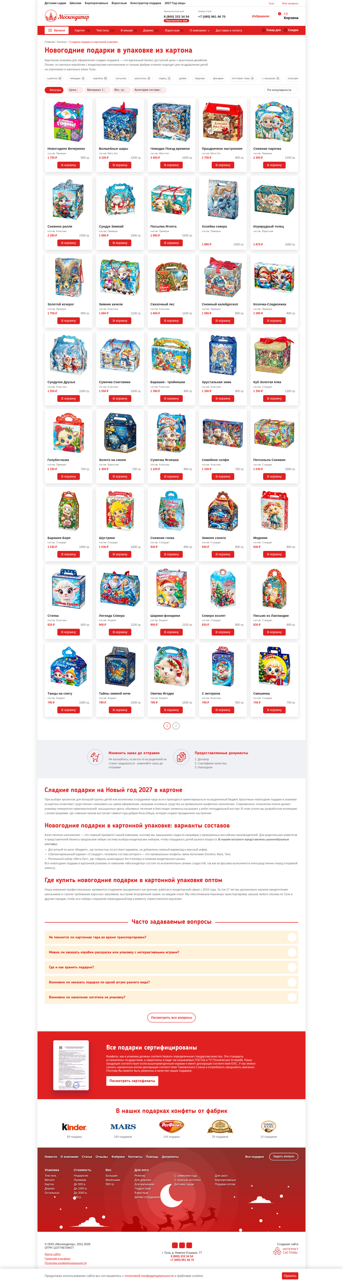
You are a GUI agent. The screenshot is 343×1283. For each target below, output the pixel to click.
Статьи (87, 1156)
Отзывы (102, 1156)
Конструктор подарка (145, 3)
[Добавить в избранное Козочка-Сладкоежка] (294, 256)
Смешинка (261, 693)
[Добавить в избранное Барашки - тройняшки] (191, 334)
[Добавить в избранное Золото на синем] (140, 412)
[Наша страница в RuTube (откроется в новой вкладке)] (189, 1245)
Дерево (151, 30)
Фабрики (118, 1156)
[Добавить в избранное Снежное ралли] (88, 179)
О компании (198, 30)
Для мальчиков (144, 1184)
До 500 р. (80, 1184)
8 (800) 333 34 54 (176, 16)
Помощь (152, 1156)
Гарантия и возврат (58, 1258)
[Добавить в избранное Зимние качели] (140, 256)
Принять (290, 1276)
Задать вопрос (283, 1156)
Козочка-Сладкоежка (269, 304)
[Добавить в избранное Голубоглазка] (88, 412)
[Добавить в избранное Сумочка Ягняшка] (191, 412)
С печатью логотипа (187, 1179)
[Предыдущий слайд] (46, 1129)
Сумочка (54, 78)
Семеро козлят (214, 615)
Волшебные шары (113, 148)
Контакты (135, 1156)
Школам (75, 3)
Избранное (260, 16)
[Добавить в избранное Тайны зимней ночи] (140, 646)
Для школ (221, 1175)
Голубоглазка (58, 460)
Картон (82, 30)
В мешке (129, 30)
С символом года (185, 1175)
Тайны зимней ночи (114, 693)
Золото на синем (112, 460)
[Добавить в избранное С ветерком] (242, 646)
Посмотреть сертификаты (132, 1081)
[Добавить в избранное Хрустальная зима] (242, 334)
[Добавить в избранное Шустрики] (140, 490)
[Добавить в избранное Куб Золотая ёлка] (294, 334)
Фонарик (218, 78)
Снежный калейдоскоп (220, 304)
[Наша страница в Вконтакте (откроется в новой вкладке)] (175, 1245)
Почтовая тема (242, 78)
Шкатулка (142, 78)
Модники (260, 538)
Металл (49, 1179)
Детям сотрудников (147, 1197)
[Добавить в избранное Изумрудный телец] (294, 179)
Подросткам (143, 1188)
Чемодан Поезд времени (170, 148)
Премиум (80, 1179)
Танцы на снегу (60, 693)
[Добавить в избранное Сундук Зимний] (140, 179)
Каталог (59, 30)
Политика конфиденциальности (66, 1263)
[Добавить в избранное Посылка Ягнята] (191, 179)
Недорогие (81, 1175)
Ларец (164, 78)
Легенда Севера (112, 615)
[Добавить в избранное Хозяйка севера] (242, 179)
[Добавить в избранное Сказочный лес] (191, 256)
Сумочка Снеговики (114, 382)
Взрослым (119, 3)
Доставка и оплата (229, 30)
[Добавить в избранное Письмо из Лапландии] (294, 568)
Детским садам (55, 3)
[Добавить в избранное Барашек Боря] (88, 490)
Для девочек (143, 1179)
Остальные (52, 1192)
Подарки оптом (225, 1184)
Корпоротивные (225, 1179)
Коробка (100, 78)
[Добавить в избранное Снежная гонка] (191, 490)
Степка (53, 615)
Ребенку (140, 1175)
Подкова (200, 78)
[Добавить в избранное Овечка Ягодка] (191, 646)
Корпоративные (96, 3)
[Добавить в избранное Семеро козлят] (242, 568)
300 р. (78, 1197)
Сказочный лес (162, 304)
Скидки (293, 30)
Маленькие (113, 1179)
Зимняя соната (214, 538)
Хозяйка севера (214, 226)
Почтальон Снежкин (269, 460)
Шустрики (107, 538)
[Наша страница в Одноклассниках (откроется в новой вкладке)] (182, 1245)
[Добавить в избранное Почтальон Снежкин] (294, 412)
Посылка (121, 78)
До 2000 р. (81, 1192)
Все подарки (254, 1156)
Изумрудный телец (268, 226)
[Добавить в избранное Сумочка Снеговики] (140, 334)
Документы (170, 1156)
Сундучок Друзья (61, 382)
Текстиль (105, 30)
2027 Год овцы (175, 3)
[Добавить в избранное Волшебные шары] (140, 101)
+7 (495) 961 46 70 (211, 16)
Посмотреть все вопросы (171, 1017)
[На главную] (67, 16)
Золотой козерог (61, 304)
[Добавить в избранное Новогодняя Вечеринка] (88, 101)
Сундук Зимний (111, 226)
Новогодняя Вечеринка (66, 148)
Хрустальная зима (216, 382)
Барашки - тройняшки (167, 382)
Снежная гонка (162, 538)
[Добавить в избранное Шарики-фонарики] (191, 568)
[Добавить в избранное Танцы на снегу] (88, 646)
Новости (51, 1156)
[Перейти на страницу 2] (182, 726)
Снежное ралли (60, 226)
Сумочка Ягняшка (164, 460)
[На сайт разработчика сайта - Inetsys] (286, 1251)
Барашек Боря (59, 538)
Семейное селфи (215, 460)
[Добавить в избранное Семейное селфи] (242, 412)
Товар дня (273, 30)
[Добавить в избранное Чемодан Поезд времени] (191, 101)
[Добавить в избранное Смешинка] (294, 646)
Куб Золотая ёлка (267, 382)
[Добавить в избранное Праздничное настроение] (242, 101)
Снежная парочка (267, 148)
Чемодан (77, 78)
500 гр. (110, 1184)
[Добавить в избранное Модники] (294, 490)
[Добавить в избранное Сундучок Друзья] (88, 334)
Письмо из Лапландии (271, 615)
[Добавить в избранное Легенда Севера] (140, 568)
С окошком (270, 78)
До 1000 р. (81, 1188)
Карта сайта (53, 1254)
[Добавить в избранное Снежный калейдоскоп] (242, 256)
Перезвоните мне (176, 20)
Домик (183, 78)
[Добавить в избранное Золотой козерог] (88, 256)
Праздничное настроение (222, 148)
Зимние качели (111, 304)
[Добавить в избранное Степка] (88, 568)
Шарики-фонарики (165, 615)
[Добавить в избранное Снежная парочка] (294, 101)
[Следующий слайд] (296, 1129)
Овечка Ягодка (162, 693)
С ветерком (211, 693)
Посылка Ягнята (163, 226)
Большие (112, 1175)
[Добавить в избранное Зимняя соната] (242, 490)
